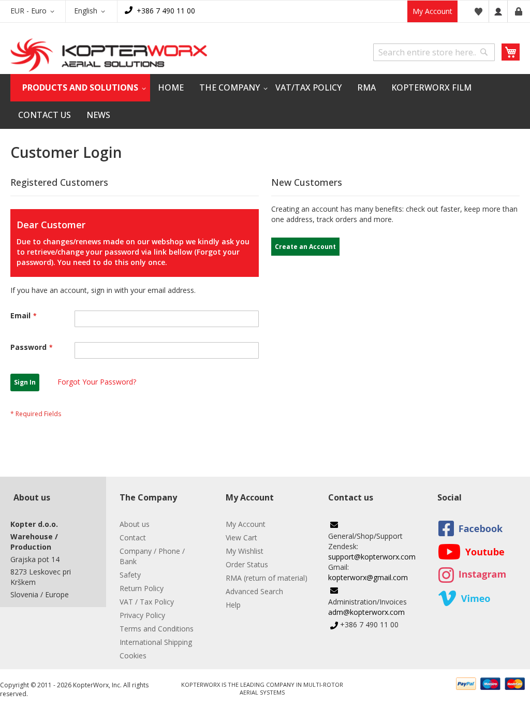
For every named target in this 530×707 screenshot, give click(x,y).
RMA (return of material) (266, 578)
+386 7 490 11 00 (166, 11)
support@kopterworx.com (372, 557)
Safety (130, 575)
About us (135, 524)
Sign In (498, 11)
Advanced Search (254, 591)
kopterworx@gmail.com (368, 577)
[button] (34, 11)
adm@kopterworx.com (366, 612)
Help (233, 605)
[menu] (265, 101)
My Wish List (478, 11)
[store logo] (108, 55)
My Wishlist (244, 551)
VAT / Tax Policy (147, 602)
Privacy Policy (142, 615)
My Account (432, 11)
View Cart (241, 537)
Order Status (247, 564)
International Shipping (156, 642)
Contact (133, 537)
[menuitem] (80, 87)
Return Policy (142, 588)
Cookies (133, 655)
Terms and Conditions (157, 629)
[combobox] (434, 52)
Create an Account (518, 11)
